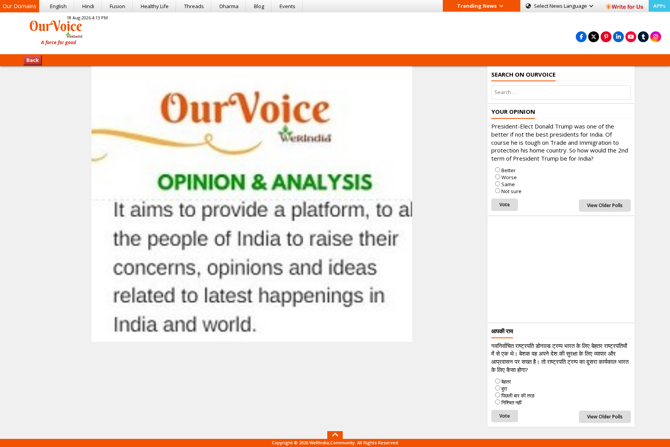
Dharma (228, 6)
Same (508, 184)
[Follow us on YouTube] (630, 36)
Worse (509, 177)
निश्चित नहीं (511, 402)
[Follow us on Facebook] (581, 36)
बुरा (504, 388)
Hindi (88, 6)
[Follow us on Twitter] (593, 36)
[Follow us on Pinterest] (606, 36)
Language (561, 5)
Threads (194, 6)
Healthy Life (155, 6)
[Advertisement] (335, 32)
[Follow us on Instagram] (655, 36)
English (58, 6)
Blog (259, 6)
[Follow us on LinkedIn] (618, 36)
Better (508, 170)
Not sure (511, 191)
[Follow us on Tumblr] (643, 36)
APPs (659, 5)
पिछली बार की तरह (517, 395)
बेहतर (506, 381)
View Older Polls (605, 205)
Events (287, 6)
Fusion (117, 6)
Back (32, 60)
